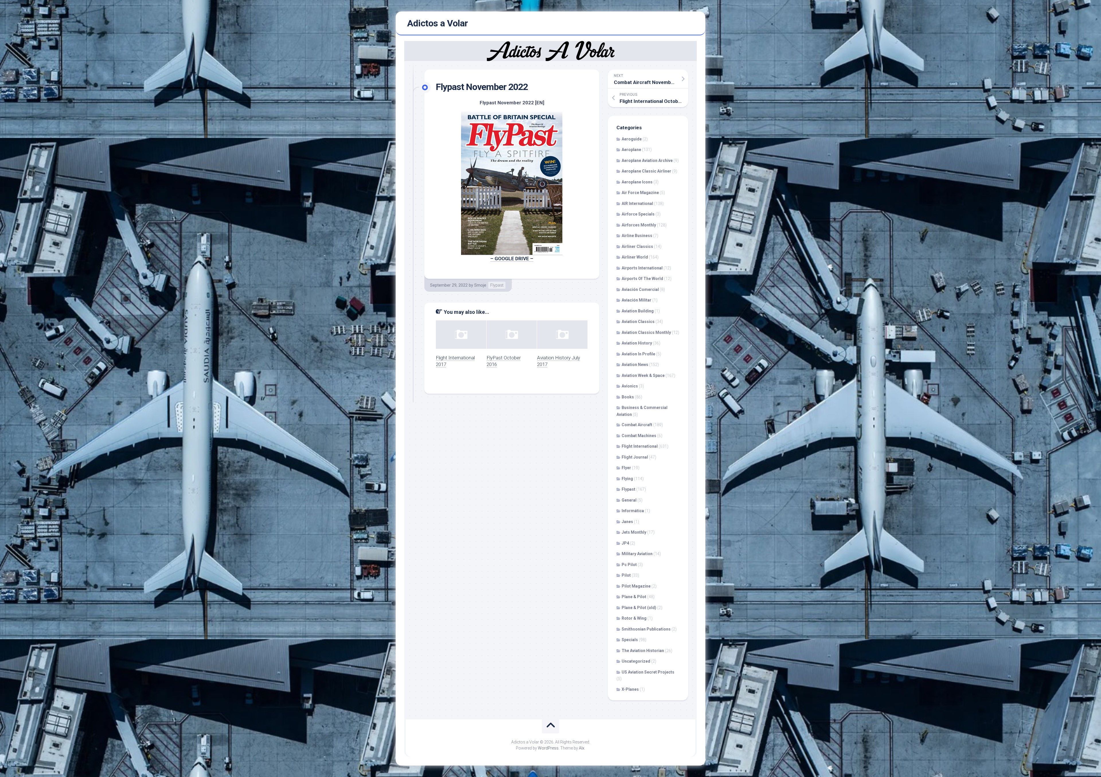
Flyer (626, 467)
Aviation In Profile (638, 354)
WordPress (548, 748)
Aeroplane (631, 149)
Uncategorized (636, 661)
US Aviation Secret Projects (648, 672)
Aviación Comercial (640, 289)
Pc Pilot (629, 564)
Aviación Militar (636, 300)
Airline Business (637, 235)
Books (628, 397)
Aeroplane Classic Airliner (646, 171)
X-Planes (630, 689)
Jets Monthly (634, 532)
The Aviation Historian (643, 650)
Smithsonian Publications (646, 629)
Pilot (626, 575)
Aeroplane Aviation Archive (647, 160)
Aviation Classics (638, 321)
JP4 (625, 543)
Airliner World (635, 257)
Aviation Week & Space (643, 375)
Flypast (496, 285)
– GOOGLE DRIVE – (511, 258)
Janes (627, 521)
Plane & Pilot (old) (639, 607)
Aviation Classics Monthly (646, 332)
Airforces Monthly (639, 225)
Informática (633, 510)
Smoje (480, 285)
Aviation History (637, 343)
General (629, 500)
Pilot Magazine (636, 586)
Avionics (630, 386)
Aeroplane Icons (637, 182)
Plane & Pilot (634, 596)
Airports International (642, 268)
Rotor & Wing (634, 618)
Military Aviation (637, 553)
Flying (627, 478)
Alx (581, 748)
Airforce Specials (638, 214)
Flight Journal (635, 457)
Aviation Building (638, 311)
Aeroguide (632, 139)
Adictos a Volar (437, 23)
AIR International (637, 203)
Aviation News (635, 364)
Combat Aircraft (637, 424)
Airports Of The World (642, 278)
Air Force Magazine (640, 192)
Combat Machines (639, 435)
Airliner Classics (637, 246)
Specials (630, 639)
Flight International (640, 446)
